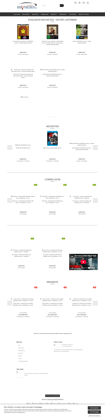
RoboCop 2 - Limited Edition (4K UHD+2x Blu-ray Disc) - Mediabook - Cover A (23, 201)
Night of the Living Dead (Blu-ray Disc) (52, 148)
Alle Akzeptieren (94, 408)
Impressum (20, 353)
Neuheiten (35, 14)
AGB (19, 345)
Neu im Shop (25, 14)
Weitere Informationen (94, 415)
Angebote (54, 14)
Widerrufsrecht (21, 350)
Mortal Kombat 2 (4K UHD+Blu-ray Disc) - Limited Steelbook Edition (52, 75)
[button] (80, 3)
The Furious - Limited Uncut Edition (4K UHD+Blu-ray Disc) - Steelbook (82, 201)
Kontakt (20, 358)
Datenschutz (21, 348)
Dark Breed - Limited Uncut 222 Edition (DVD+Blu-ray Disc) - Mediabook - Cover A (82, 304)
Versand (70, 333)
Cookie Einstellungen (23, 361)
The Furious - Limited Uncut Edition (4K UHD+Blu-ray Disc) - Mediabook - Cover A (52, 256)
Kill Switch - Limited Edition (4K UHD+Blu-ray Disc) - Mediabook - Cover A (52, 201)
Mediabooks (62, 14)
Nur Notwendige (94, 412)
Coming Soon (44, 14)
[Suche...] (62, 5)
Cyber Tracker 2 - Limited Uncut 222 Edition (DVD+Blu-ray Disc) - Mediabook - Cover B (52, 304)
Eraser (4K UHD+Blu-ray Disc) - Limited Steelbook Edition (82, 42)
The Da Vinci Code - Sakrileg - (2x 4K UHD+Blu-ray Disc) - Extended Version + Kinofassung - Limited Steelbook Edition (52, 43)
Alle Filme (17, 14)
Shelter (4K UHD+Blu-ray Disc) (23, 148)
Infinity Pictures (84, 14)
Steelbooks (72, 14)
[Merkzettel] (84, 3)
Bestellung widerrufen (52, 395)
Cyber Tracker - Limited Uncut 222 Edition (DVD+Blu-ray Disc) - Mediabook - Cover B (23, 304)
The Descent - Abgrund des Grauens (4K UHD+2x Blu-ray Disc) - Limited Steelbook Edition (23, 75)
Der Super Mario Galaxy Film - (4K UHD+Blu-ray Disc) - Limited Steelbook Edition (23, 42)
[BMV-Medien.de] (27, 6)
